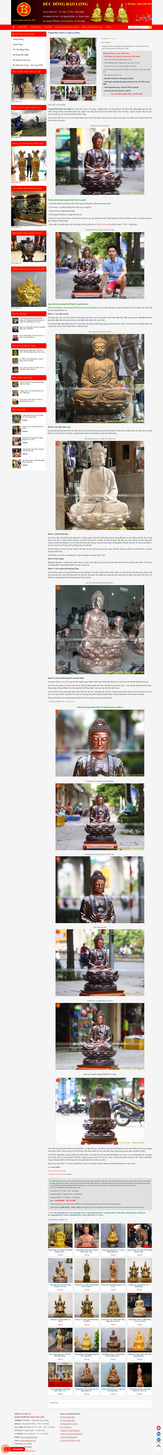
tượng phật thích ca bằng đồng (114, 1213)
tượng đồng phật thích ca (95, 1213)
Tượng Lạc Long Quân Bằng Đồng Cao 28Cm (86, 1320)
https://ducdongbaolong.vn (29, 1437)
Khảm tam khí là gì (66, 701)
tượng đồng (64, 682)
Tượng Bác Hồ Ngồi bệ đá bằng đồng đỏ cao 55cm (60, 1285)
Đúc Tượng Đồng (65, 1427)
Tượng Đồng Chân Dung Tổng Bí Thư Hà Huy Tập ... (87, 1250)
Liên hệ (107, 42)
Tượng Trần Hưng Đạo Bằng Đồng (71, 1434)
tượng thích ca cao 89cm (95, 1215)
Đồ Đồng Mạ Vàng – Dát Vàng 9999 (28, 65)
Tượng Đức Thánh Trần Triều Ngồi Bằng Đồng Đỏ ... (139, 1355)
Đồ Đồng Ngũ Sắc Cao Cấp (69, 1423)
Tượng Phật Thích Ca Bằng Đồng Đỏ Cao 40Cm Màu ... (113, 1355)
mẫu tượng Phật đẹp (58, 1171)
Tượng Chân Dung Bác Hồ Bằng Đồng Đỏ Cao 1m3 (32, 438)
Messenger (158, 1442)
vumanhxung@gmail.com (27, 1440)
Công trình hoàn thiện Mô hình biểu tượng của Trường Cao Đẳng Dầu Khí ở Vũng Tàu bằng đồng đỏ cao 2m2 (32, 320)
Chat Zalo (158, 1436)
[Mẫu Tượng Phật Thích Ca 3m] (28, 87)
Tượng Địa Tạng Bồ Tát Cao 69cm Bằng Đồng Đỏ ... (113, 1250)
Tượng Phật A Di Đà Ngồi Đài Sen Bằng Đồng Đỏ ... (86, 1390)
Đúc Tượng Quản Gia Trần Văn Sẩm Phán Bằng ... (60, 1355)
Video (108, 27)
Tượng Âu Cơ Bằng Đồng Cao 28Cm (60, 1320)
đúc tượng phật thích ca (62, 1213)
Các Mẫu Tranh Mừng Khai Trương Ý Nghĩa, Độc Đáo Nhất (32, 359)
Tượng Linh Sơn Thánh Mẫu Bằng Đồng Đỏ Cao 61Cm (113, 1320)
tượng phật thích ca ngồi (78, 1215)
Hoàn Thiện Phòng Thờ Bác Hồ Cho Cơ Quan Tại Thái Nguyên (32, 336)
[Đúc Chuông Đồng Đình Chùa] (28, 123)
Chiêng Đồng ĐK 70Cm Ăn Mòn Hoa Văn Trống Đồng (32, 416)
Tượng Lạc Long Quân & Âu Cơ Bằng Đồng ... (140, 1285)
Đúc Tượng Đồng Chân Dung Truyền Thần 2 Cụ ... (60, 1390)
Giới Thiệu (22, 27)
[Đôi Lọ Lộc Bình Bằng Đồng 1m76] (28, 163)
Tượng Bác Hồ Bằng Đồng (68, 1437)
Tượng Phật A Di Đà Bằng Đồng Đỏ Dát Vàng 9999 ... (87, 1355)
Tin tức (48, 27)
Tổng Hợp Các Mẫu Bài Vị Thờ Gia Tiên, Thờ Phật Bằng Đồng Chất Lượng (32, 351)
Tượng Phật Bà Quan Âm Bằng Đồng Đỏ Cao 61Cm (139, 1390)
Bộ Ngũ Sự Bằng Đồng (67, 1417)
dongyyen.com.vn (29, 1450)
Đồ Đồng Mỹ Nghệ (20, 55)
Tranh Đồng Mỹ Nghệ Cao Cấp (70, 1440)
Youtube (159, 1430)
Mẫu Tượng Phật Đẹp (92, 27)
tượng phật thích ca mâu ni (60, 1215)
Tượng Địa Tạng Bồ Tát (56, 1174)
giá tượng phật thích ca (78, 1213)
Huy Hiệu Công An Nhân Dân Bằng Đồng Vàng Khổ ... (33, 461)
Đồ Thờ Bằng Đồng (21, 49)
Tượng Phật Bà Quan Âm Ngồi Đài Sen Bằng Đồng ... (113, 1390)
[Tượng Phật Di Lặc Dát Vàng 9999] (28, 289)
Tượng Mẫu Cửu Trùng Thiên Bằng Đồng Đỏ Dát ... (60, 1250)
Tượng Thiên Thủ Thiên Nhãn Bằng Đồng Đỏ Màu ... (139, 1250)
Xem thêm (15, 101)
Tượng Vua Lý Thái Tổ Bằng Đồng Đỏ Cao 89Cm (86, 1285)
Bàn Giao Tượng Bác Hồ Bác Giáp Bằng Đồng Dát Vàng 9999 (32, 328)
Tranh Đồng (18, 44)
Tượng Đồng (18, 39)
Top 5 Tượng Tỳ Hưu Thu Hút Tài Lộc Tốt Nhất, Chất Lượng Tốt (32, 368)
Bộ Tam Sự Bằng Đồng (67, 1420)
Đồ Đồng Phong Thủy (22, 60)
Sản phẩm (35, 27)
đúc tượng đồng (105, 224)
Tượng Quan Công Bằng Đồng (70, 1430)
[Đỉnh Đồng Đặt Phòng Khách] (28, 249)
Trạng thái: (105, 38)
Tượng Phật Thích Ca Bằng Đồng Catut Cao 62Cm (139, 1320)
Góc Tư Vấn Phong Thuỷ (67, 27)
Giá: (103, 42)
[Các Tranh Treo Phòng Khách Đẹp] (28, 208)
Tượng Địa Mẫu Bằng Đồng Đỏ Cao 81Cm (113, 1285)
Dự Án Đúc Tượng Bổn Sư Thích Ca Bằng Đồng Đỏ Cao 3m (31, 400)
